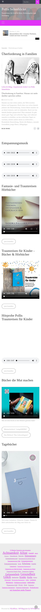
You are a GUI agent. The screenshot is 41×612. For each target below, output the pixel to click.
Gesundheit (27, 574)
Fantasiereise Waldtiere (28, 571)
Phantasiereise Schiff (12, 585)
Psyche (20, 585)
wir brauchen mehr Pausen (20, 590)
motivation (31, 582)
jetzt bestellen (8, 241)
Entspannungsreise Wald (14, 561)
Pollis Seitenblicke (14, 9)
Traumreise (31, 585)
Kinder (22, 577)
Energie (21, 556)
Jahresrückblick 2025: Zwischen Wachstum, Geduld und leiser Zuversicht (22, 34)
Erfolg (19, 564)
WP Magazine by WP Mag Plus (29, 608)
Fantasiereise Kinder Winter (14, 571)
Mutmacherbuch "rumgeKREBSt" (15, 429)
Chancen (6, 556)
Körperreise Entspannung (18, 580)
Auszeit (31, 553)
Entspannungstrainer (10, 564)
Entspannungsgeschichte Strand (27, 558)
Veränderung (34, 587)
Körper (35, 577)
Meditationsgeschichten (20, 582)
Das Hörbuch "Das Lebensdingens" (16, 435)
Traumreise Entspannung (8, 587)
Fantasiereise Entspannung (24, 566)
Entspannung (30, 555)
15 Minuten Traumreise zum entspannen (20, 550)
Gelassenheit (12, 574)
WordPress (13, 608)
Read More (6, 128)
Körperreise (8, 580)
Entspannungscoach (12, 558)
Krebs (29, 577)
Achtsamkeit (11, 552)
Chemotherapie (13, 556)
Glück (7, 577)
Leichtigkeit (33, 580)
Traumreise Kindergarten (22, 587)
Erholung (26, 563)
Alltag (23, 553)
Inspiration (15, 577)
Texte (25, 585)
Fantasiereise (13, 566)
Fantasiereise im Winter (29, 569)
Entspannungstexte (27, 561)
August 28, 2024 (8, 99)
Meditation (9, 582)
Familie (33, 564)
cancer (36, 553)
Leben (27, 580)
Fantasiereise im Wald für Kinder (13, 569)
